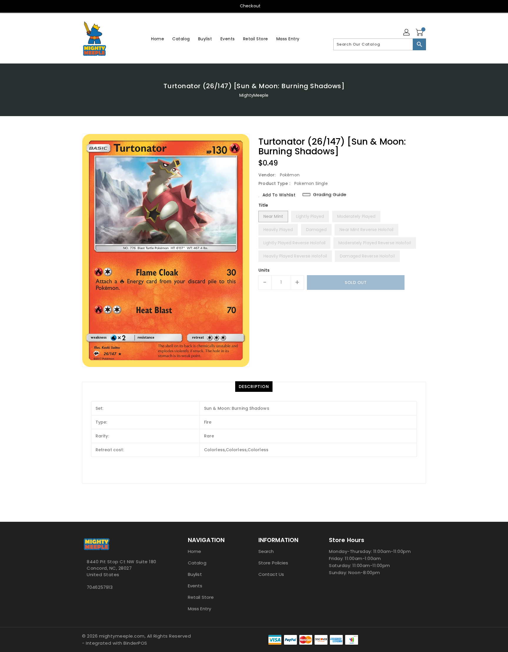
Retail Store (201, 597)
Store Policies (273, 563)
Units (264, 270)
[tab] (254, 386)
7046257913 (100, 587)
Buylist (195, 574)
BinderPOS (135, 643)
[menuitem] (158, 39)
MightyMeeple (253, 95)
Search (266, 551)
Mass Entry (199, 609)
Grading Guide (330, 195)
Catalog (197, 563)
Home (194, 551)
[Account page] (407, 33)
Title (263, 205)
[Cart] (420, 33)
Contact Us (271, 574)
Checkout (250, 6)
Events (195, 586)
